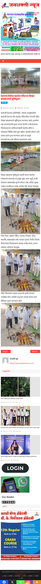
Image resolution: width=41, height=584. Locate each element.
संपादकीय (30, 576)
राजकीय (24, 576)
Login (21, 578)
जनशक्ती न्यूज (20, 108)
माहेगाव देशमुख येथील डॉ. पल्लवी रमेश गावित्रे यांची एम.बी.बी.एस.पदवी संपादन (19, 457)
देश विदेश (10, 576)
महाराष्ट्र (5, 576)
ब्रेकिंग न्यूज (4, 103)
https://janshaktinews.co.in (22, 363)
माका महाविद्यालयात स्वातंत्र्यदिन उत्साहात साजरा (12, 399)
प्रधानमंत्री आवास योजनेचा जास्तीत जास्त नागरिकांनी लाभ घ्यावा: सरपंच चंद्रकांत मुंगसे (20, 428)
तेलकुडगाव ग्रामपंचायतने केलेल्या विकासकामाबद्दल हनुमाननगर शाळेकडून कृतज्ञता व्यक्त (7, 351)
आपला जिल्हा (17, 576)
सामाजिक (37, 576)
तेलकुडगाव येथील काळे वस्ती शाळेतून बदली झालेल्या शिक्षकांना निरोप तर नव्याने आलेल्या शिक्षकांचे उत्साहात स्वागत (36, 351)
